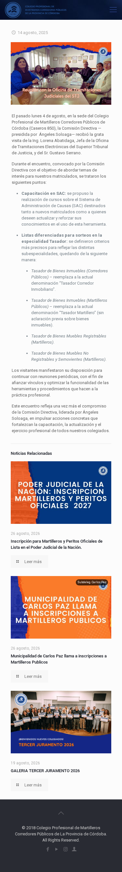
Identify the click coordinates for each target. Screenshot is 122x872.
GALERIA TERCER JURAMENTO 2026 (45, 770)
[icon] (74, 849)
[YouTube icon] (56, 849)
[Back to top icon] (61, 813)
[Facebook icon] (48, 849)
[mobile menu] (113, 9)
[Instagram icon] (65, 849)
